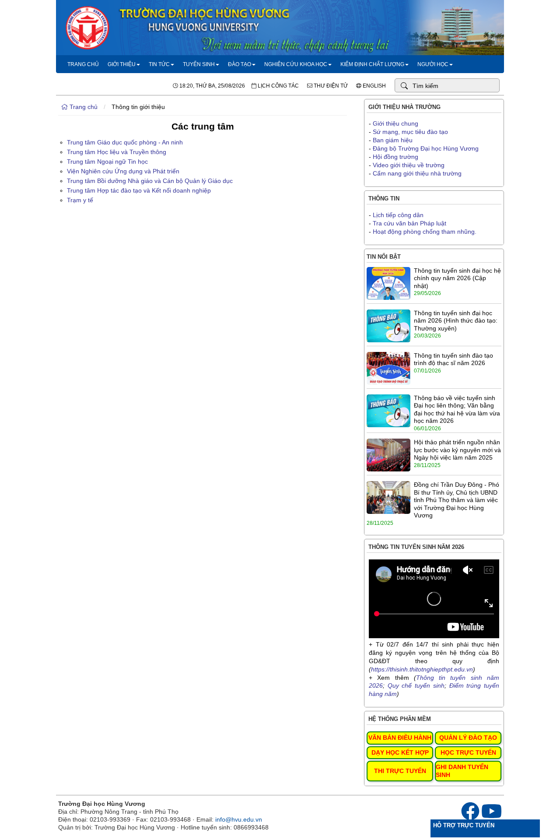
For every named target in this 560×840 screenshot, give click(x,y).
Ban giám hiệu (393, 140)
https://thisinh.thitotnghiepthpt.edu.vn (422, 669)
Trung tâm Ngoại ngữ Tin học (107, 161)
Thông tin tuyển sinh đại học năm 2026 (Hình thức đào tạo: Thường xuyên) (455, 320)
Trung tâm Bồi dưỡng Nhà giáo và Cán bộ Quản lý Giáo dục (150, 180)
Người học (432, 64)
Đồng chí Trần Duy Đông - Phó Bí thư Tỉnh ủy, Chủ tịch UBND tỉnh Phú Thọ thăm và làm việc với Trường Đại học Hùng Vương (456, 500)
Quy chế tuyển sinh (416, 685)
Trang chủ (83, 64)
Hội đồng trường (395, 156)
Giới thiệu (122, 64)
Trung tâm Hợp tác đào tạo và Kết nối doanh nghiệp (139, 190)
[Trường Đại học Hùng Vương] (280, 52)
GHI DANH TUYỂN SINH (462, 770)
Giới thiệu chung (395, 123)
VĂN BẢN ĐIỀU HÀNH (399, 737)
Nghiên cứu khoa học (295, 64)
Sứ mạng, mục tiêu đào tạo (410, 131)
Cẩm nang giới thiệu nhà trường (417, 173)
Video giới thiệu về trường (408, 165)
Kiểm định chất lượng (372, 64)
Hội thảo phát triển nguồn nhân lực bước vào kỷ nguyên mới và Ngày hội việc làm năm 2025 (457, 450)
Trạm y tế (80, 200)
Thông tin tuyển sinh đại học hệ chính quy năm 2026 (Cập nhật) (457, 278)
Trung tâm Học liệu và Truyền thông (116, 151)
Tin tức (159, 64)
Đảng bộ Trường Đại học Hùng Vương (426, 148)
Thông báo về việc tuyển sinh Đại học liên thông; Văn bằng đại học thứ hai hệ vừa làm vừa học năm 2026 (457, 409)
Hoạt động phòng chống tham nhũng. (424, 231)
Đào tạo (239, 64)
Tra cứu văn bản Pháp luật (409, 223)
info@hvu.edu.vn (238, 819)
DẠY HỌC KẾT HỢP (400, 752)
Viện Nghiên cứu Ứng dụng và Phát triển (123, 171)
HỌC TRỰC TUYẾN (468, 752)
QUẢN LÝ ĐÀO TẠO (468, 737)
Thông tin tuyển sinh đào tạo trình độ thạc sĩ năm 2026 (453, 359)
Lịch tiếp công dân (398, 214)
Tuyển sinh (199, 64)
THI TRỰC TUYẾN (400, 770)
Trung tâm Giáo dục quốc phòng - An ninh (125, 142)
